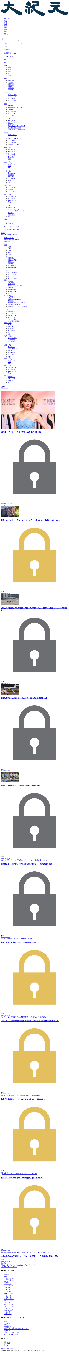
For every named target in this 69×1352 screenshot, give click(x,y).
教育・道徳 (8, 185)
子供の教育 (11, 189)
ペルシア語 (8, 1314)
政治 (5, 20)
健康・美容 (8, 147)
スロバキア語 (8, 1310)
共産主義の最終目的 (14, 128)
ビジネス (7, 1323)
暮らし (6, 133)
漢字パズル (11, 215)
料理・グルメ (12, 135)
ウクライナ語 (8, 1304)
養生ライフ (11, 153)
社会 (5, 24)
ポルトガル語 (8, 1293)
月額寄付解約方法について (13, 229)
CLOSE (3, 233)
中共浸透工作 (12, 265)
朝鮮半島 (11, 105)
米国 (5, 29)
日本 (5, 66)
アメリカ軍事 (12, 100)
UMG (4, 387)
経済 (5, 22)
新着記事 (7, 50)
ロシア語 (7, 1302)
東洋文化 (11, 175)
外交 (9, 73)
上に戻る (3, 1263)
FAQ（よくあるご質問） (12, 226)
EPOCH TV (8, 18)
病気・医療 (8, 162)
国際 (5, 31)
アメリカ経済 (12, 98)
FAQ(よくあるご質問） (11, 1334)
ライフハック (12, 137)
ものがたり (11, 173)
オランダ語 (8, 1297)
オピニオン (8, 118)
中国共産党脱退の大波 (11, 240)
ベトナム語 (8, 1284)
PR (9, 216)
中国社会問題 (12, 260)
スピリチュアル (13, 140)
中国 (5, 27)
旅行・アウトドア (13, 209)
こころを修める (13, 142)
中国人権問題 (12, 267)
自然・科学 (8, 194)
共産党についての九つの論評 (17, 306)
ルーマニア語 (8, 1306)
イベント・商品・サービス (16, 211)
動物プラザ (11, 207)
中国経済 (11, 84)
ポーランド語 (8, 1300)
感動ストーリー (13, 138)
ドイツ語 (7, 1289)
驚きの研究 (11, 198)
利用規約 (7, 1331)
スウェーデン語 (9, 1299)
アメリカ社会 (12, 97)
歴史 (9, 180)
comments (7, 593)
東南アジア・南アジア (15, 107)
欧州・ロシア (12, 109)
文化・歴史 (8, 171)
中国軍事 (11, 86)
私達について (8, 1321)
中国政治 (11, 80)
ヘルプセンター (9, 223)
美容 (9, 159)
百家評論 (11, 124)
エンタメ (7, 205)
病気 (9, 166)
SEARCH (4, 38)
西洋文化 (11, 176)
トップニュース (6, 505)
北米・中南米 (12, 111)
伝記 (9, 182)
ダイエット (11, 149)
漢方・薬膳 (11, 155)
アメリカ (7, 93)
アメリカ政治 (12, 95)
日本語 (6, 1274)
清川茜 (10, 503)
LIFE (5, 33)
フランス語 (8, 1287)
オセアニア (11, 115)
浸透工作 (11, 89)
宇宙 (9, 202)
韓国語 (6, 1282)
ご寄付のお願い (9, 56)
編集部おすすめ (9, 238)
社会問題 (11, 82)
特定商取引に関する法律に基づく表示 (16, 1329)
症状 (9, 168)
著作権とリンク (9, 1327)
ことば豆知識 (12, 338)
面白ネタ (11, 213)
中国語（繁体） (9, 1280)
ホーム (6, 46)
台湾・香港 (11, 284)
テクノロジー (12, 196)
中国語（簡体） (9, 1278)
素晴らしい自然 (13, 200)
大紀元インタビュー (14, 122)
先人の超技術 (12, 178)
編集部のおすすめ (10, 53)
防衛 (5, 26)
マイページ (8, 219)
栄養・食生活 (12, 151)
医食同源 (11, 157)
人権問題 (11, 88)
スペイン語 (8, 1291)
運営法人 (7, 1325)
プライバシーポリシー (11, 1332)
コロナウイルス (13, 164)
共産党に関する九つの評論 (16, 129)
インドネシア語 (9, 1285)
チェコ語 (7, 1308)
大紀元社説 (11, 120)
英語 (5, 1276)
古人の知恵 (11, 191)
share (2, 593)
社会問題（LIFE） (14, 144)
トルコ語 (7, 1312)
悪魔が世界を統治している (16, 126)
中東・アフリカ (13, 113)
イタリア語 (8, 1295)
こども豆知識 (12, 187)
